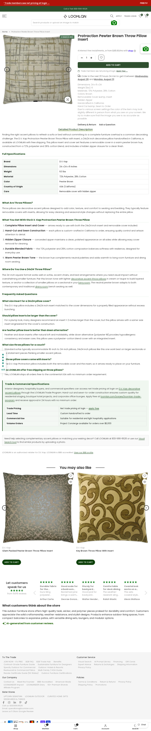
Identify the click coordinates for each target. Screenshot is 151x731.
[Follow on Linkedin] (14, 702)
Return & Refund (107, 682)
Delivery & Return (87, 124)
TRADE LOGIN (130, 16)
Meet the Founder (25, 682)
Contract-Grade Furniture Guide (19, 664)
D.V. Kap (6, 547)
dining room (41, 286)
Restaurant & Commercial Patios (19, 670)
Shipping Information (127, 664)
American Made (63, 682)
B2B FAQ (29, 661)
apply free (94, 408)
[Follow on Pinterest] (20, 702)
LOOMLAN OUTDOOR (34, 696)
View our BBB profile (83, 452)
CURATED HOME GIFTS (57, 696)
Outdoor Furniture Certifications (56, 673)
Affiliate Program (12, 687)
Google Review (26, 711)
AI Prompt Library (102, 661)
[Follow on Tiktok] (26, 702)
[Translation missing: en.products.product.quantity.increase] (92, 58)
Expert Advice (84, 664)
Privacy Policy (84, 667)
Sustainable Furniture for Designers (55, 664)
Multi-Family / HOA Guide (50, 670)
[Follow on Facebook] (3, 702)
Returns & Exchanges (104, 664)
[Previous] (6, 69)
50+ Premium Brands (58, 684)
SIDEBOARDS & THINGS (14, 699)
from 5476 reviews (16, 593)
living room (84, 282)
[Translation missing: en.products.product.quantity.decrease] (81, 58)
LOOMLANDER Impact (14, 684)
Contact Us (9, 682)
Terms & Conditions (87, 682)
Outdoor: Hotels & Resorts (50, 667)
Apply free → (122, 71)
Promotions (101, 684)
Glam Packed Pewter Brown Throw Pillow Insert (27, 550)
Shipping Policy (85, 684)
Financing (118, 661)
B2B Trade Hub (43, 661)
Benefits (57, 661)
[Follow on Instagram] (9, 702)
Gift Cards (130, 661)
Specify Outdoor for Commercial (19, 667)
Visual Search (84, 661)
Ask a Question (107, 124)
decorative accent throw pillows (88, 278)
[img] (17, 590)
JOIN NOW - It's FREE (13, 661)
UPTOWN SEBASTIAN (13, 696)
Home (5, 32)
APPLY (119, 16)
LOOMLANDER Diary (36, 684)
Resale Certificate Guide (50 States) (21, 673)
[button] (35, 593)
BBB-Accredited (44, 682)
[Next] (68, 69)
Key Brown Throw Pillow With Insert (95, 550)
